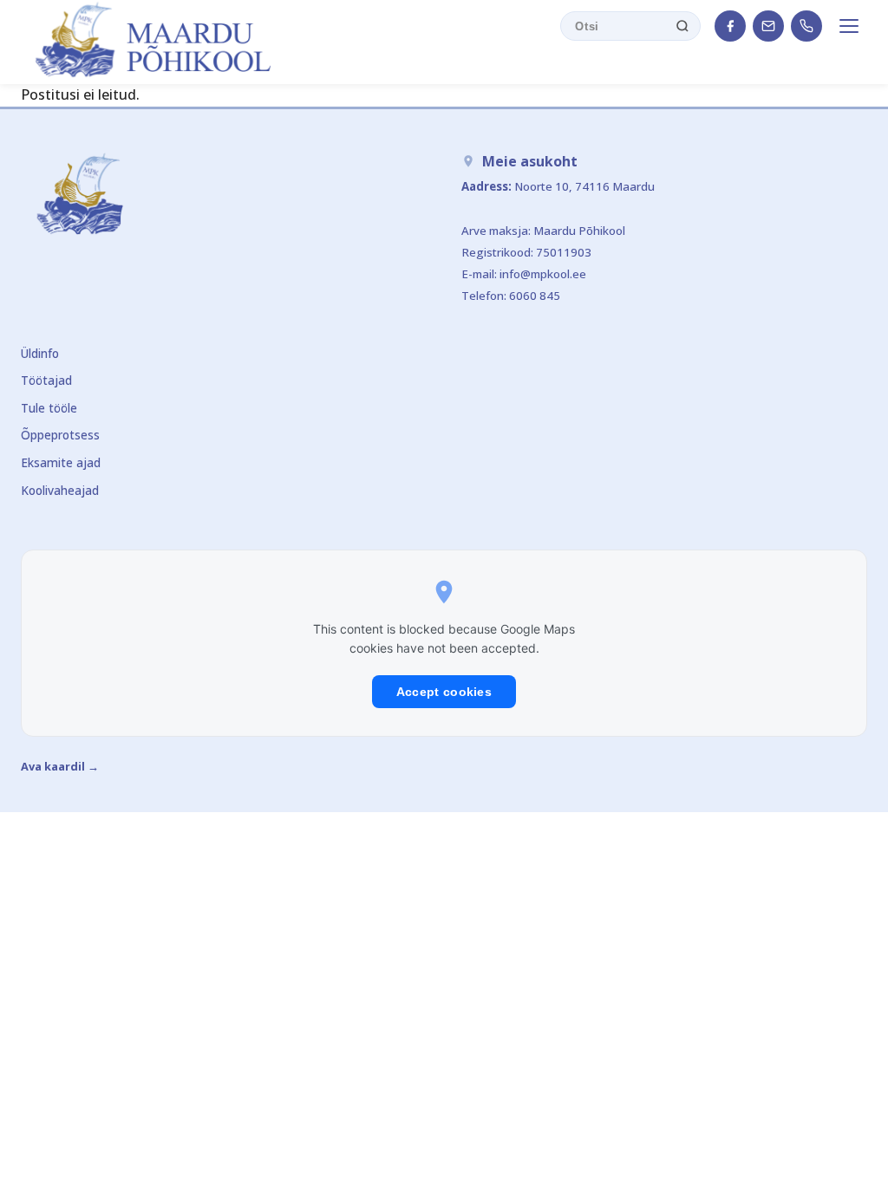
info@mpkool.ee (543, 274)
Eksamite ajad (61, 462)
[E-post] (768, 26)
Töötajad (46, 380)
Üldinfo (40, 353)
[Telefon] (806, 26)
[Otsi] (682, 26)
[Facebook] (730, 26)
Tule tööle (49, 408)
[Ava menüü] (851, 26)
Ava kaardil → (60, 766)
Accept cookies (444, 692)
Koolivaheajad (60, 490)
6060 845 (534, 295)
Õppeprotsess (60, 434)
